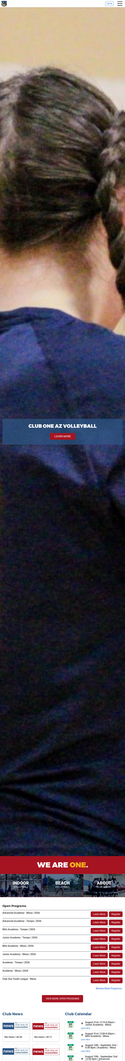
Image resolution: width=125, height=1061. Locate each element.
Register (115, 914)
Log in (109, 4)
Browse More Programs (108, 988)
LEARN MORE (62, 436)
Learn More (99, 914)
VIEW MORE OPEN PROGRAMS (62, 998)
